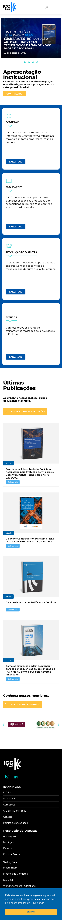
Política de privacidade (15, 822)
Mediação (8, 842)
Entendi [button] (31, 911)
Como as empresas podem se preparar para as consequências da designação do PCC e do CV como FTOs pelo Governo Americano (30, 670)
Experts (7, 848)
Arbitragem (9, 836)
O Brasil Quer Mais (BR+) (16, 810)
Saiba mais (13, 482)
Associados (9, 798)
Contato (7, 816)
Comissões (9, 804)
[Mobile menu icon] (55, 7)
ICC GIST (8, 879)
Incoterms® (10, 867)
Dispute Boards (11, 854)
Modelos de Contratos (15, 873)
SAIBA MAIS (15, 161)
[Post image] (16, 724)
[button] (25, 62)
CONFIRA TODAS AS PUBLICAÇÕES (28, 411)
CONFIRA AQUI (14, 93)
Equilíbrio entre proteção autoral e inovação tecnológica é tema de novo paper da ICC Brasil (27, 43)
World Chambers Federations (19, 885)
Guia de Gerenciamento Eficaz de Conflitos (31, 602)
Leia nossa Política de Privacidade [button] (24, 903)
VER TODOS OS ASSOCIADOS (25, 704)
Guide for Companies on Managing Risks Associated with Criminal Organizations (30, 540)
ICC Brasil (8, 792)
